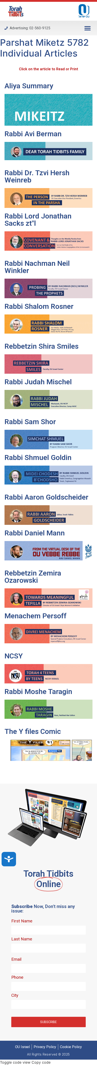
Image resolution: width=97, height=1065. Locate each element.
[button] (87, 28)
